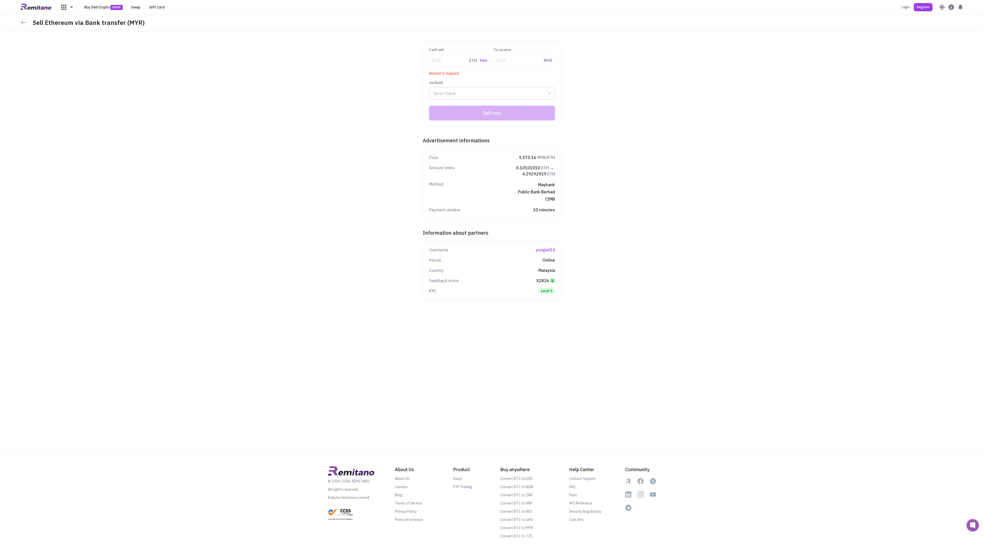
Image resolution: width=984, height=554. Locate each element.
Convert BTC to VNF (516, 503)
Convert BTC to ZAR (516, 495)
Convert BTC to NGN (516, 486)
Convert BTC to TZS (516, 536)
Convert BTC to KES (516, 511)
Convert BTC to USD (516, 478)
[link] (340, 514)
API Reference (580, 503)
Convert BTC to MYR (516, 528)
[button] (67, 7)
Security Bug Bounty (585, 511)
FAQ (572, 486)
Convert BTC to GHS (516, 519)
